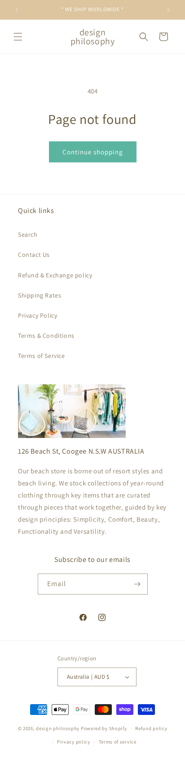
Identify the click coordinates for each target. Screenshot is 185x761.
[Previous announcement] (16, 10)
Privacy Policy (37, 315)
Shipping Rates (39, 295)
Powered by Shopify (104, 728)
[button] (18, 37)
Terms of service (118, 742)
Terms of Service (41, 356)
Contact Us (34, 255)
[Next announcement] (168, 10)
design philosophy (57, 728)
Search (28, 234)
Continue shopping (92, 152)
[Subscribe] (137, 584)
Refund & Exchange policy (55, 275)
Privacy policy (73, 742)
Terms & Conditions (46, 336)
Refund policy (151, 728)
